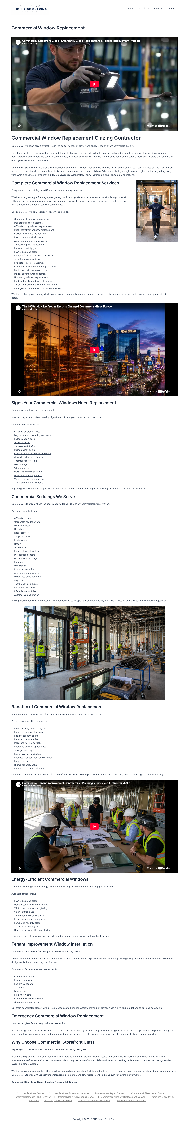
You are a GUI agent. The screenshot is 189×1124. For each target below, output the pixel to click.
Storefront (143, 8)
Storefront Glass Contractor (131, 1100)
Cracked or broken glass (27, 431)
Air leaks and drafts (24, 446)
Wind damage (21, 468)
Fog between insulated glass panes (32, 435)
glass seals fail (40, 153)
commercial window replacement (83, 167)
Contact (171, 8)
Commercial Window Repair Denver (76, 1097)
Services (158, 8)
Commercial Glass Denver (30, 1093)
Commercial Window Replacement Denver (123, 1097)
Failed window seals (24, 439)
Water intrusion (22, 442)
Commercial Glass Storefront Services (69, 1093)
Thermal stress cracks (25, 460)
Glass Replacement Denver (58, 1100)
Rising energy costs (24, 449)
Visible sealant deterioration (29, 479)
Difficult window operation (28, 475)
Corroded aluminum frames (28, 457)
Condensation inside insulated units (32, 453)
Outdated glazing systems (28, 471)
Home (131, 8)
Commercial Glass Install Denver (148, 1093)
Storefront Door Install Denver (94, 1100)
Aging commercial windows (28, 482)
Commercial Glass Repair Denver (33, 1097)
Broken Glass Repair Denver (109, 1093)
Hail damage (20, 464)
